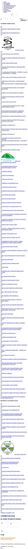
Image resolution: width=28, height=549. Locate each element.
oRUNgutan (10, 259)
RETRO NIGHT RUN (17, 304)
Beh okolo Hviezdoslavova (20, 359)
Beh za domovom (5, 467)
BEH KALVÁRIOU (16, 202)
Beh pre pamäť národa (17, 288)
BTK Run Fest (12, 333)
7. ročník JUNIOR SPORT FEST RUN (12, 106)
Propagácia (5, 9)
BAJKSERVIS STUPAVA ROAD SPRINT (11, 329)
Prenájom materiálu (7, 8)
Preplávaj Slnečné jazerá (18, 423)
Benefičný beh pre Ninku (19, 479)
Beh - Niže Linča (14, 291)
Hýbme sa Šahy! (13, 224)
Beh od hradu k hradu (17, 499)
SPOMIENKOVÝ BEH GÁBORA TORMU (11, 242)
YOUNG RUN (12, 101)
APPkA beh (10, 179)
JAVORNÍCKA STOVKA (20, 495)
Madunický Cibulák (15, 29)
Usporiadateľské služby (8, 7)
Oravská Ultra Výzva (16, 206)
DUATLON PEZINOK (18, 377)
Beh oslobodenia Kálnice (19, 388)
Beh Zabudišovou (14, 295)
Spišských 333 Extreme (17, 92)
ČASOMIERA (6, 4)
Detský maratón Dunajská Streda (8, 276)
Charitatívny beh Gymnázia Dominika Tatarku (11, 369)
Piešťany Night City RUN (20, 77)
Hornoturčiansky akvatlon (19, 116)
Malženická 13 (11, 125)
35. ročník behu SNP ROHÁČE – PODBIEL (14, 72)
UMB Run (9, 373)
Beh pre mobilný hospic (18, 419)
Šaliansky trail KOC (15, 237)
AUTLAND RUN (14, 54)
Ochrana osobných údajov (6, 539)
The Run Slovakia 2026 (18, 210)
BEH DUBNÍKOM (15, 458)
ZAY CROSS (11, 355)
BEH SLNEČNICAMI (17, 483)
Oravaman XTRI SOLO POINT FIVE (12, 120)
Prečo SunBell (6, 3)
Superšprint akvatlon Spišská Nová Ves (13, 397)
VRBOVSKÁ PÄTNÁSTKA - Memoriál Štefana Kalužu (14, 83)
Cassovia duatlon (13, 385)
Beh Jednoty (10, 313)
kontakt (5, 12)
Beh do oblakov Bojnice (18, 475)
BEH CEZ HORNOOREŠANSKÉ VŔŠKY (10, 162)
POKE (6, 267)
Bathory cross (11, 512)
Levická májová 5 (14, 341)
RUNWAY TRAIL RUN (20, 454)
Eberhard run (11, 175)
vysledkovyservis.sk (8, 516)
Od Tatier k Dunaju (19, 50)
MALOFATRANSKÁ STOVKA (8, 167)
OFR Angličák (11, 194)
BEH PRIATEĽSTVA (17, 381)
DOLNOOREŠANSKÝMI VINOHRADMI (11, 415)
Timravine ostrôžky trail (20, 392)
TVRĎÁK (9, 171)
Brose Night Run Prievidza (20, 432)
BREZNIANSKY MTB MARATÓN (9, 463)
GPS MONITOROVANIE (9, 5)
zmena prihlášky (7, 10)
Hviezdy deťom (12, 187)
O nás (4, 1)
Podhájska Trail (12, 337)
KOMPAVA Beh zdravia (19, 191)
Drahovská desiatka (15, 471)
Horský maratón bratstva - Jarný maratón (12, 309)
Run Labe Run (12, 198)
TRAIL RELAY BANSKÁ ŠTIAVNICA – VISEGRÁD (14, 140)
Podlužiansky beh (14, 183)
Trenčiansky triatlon (15, 149)
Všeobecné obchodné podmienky (8, 537)
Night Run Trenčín (14, 280)
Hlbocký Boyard (13, 284)
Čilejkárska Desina (14, 263)
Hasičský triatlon (13, 63)
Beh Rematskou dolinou (18, 508)
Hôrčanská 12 (11, 134)
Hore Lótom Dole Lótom (19, 255)
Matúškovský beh (14, 486)
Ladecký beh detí (14, 246)
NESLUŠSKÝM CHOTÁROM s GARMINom (12, 112)
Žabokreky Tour (13, 233)
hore (2, 547)
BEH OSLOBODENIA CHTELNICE (11, 363)
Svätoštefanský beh (15, 32)
